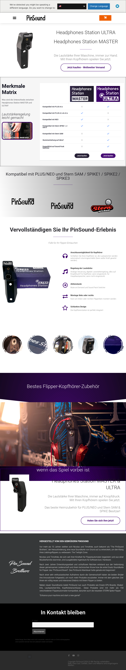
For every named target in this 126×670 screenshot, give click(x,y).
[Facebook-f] (69, 655)
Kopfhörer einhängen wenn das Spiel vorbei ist (63, 467)
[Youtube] (74, 655)
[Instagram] (78, 655)
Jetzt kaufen (82, 156)
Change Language (99, 6)
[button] (14, 18)
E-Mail (35, 621)
